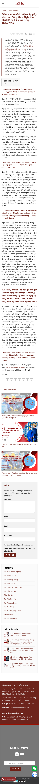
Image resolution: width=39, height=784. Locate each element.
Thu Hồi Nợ (8, 595)
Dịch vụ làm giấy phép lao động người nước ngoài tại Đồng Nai (18, 416)
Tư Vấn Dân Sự (10, 583)
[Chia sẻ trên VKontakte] (23, 380)
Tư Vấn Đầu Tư (10, 575)
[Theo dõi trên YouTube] (22, 754)
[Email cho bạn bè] (15, 380)
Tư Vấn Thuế (9, 607)
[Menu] (3, 3)
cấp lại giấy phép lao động (15, 367)
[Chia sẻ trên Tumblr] (31, 380)
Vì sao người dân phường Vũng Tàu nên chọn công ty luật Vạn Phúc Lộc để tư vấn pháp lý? (22, 642)
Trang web (8, 535)
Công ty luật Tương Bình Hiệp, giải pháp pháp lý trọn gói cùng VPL (22, 650)
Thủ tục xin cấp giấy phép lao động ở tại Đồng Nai (19, 445)
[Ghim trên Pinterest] (19, 380)
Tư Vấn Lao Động (10, 603)
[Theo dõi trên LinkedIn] (17, 754)
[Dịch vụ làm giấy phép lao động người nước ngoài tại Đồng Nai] (20, 403)
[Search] (37, 3)
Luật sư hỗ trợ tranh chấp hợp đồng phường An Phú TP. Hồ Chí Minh (22, 666)
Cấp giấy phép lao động (10, 10)
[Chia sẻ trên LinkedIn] (27, 380)
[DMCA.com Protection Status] (20, 781)
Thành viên (8, 615)
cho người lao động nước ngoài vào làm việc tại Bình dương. (18, 357)
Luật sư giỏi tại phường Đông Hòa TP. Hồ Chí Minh (21, 634)
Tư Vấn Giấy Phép (11, 599)
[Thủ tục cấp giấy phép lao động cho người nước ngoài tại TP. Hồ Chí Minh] (20, 461)
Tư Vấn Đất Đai (10, 591)
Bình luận (8, 499)
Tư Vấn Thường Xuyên (12, 611)
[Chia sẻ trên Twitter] (11, 380)
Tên (6, 517)
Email (6, 526)
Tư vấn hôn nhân (10, 618)
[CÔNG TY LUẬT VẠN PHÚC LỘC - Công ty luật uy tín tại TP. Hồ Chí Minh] (19, 3)
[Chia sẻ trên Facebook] (7, 380)
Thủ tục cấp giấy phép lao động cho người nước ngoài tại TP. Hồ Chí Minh (19, 474)
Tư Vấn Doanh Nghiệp (12, 572)
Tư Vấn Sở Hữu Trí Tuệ (13, 587)
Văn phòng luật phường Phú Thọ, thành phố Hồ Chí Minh (21, 658)
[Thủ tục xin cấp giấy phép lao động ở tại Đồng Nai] (20, 432)
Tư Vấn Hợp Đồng (11, 579)
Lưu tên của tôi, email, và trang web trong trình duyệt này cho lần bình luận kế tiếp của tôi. (19, 548)
